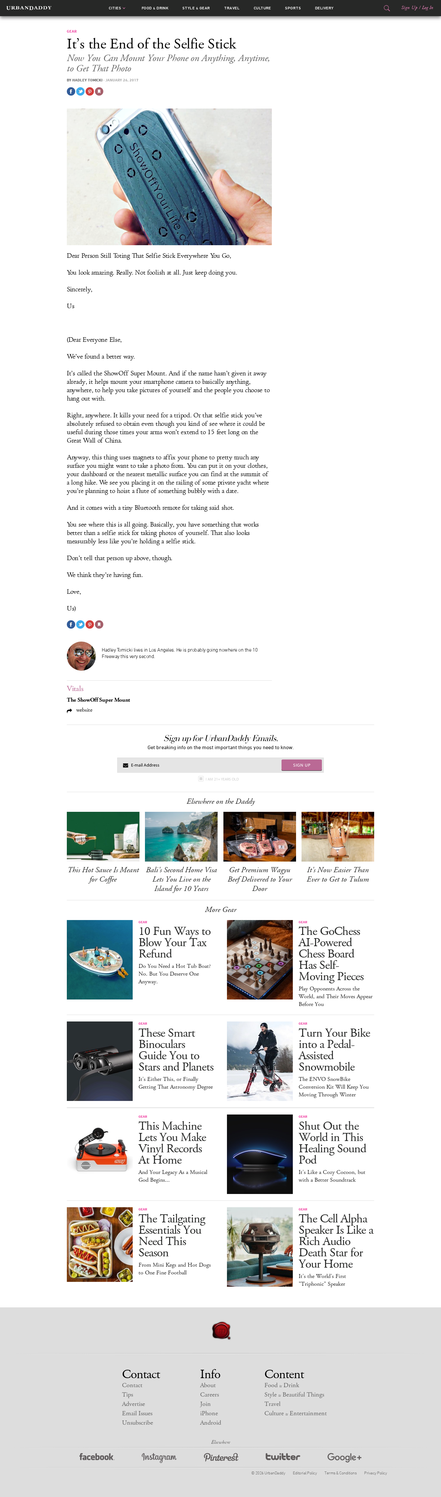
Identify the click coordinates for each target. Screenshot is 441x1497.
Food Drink (155, 8)
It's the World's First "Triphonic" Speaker (322, 1280)
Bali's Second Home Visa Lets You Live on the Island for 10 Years (181, 879)
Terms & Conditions (340, 1472)
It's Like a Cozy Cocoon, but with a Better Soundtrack (332, 1176)
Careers (209, 1394)
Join (205, 1404)
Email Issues (137, 1413)
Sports (293, 8)
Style (196, 8)
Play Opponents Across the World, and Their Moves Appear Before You (336, 996)
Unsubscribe (137, 1422)
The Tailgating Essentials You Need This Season (171, 1236)
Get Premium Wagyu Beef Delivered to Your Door (260, 879)
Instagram (159, 1458)
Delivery (324, 8)
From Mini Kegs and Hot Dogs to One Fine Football (174, 1269)
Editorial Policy (305, 1472)
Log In (427, 8)
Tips (127, 1394)
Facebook (97, 1458)
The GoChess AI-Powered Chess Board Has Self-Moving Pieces (331, 954)
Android (210, 1422)
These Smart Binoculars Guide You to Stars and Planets (175, 1050)
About (208, 1385)
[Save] (99, 91)
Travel (232, 8)
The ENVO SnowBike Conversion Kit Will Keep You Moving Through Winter (334, 1087)
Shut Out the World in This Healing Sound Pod (332, 1143)
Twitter (283, 1458)
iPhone (209, 1413)
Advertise (133, 1404)
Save (90, 91)
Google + (344, 1458)
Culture (262, 8)
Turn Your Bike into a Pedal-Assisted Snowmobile (334, 1050)
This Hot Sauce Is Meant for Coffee (103, 875)
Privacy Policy (375, 1472)
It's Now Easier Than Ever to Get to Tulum (338, 875)
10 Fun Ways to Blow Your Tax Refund (174, 943)
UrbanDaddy (28, 8)
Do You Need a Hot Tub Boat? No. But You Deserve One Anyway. (174, 974)
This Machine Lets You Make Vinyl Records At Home (172, 1143)
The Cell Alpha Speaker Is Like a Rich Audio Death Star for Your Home (336, 1241)
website (83, 710)
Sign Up (409, 8)
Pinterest (221, 1458)
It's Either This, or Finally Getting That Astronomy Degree (175, 1083)
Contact (132, 1385)
